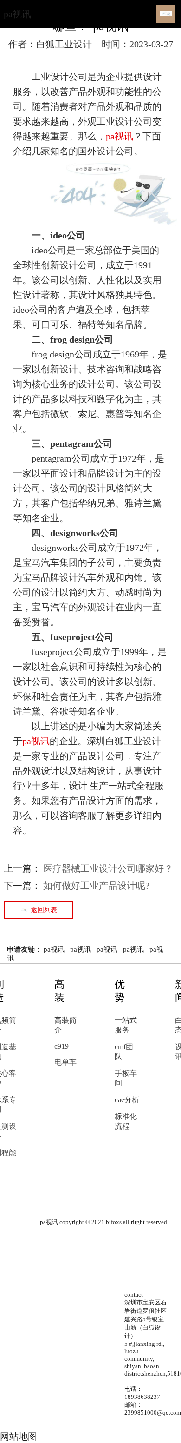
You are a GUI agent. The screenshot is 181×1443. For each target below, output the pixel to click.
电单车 (65, 1062)
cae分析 (127, 1100)
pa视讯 (17, 14)
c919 (61, 1046)
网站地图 (18, 1436)
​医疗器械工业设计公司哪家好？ (108, 868)
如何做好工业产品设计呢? (96, 885)
